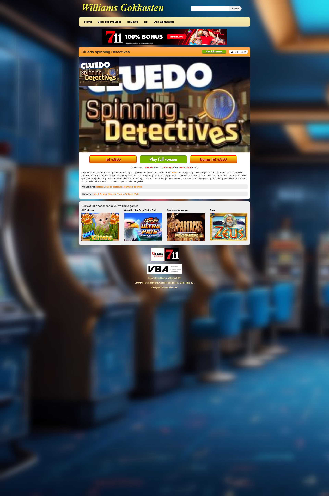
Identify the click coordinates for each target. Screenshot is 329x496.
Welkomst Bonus (113, 160)
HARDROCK (185, 167)
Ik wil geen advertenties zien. (164, 287)
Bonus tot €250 (213, 160)
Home (88, 22)
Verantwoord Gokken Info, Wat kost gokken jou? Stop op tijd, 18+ (164, 282)
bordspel (100, 186)
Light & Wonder (100, 193)
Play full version (214, 52)
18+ (146, 22)
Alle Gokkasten (164, 22)
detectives (117, 186)
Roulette (132, 22)
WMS (174, 172)
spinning (138, 186)
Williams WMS (132, 193)
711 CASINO (166, 167)
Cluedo (108, 186)
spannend (128, 186)
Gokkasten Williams (166, 277)
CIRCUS (149, 167)
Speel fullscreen (238, 51)
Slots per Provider (109, 22)
